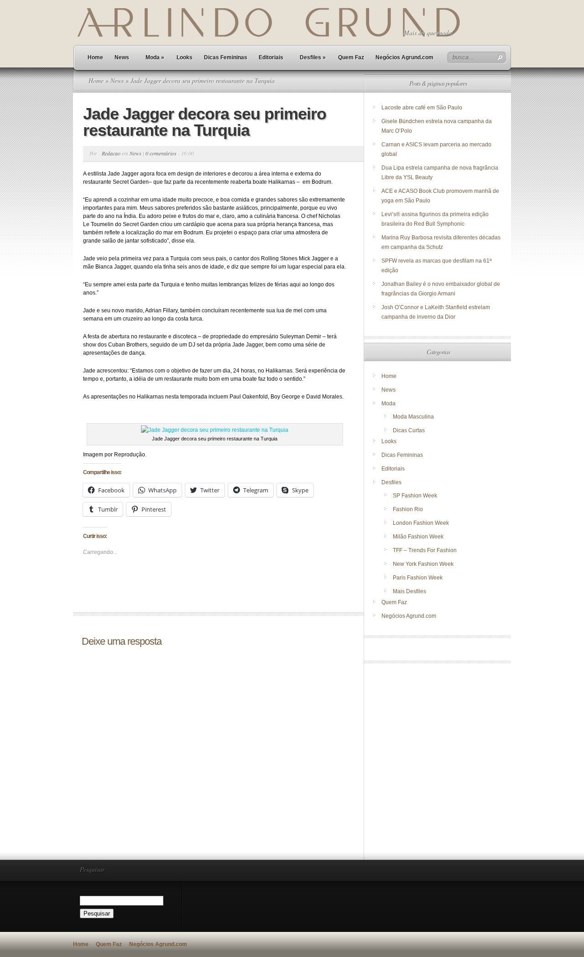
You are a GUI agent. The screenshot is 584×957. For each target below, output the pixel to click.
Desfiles (313, 57)
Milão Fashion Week (418, 536)
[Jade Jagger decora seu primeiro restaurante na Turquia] (214, 430)
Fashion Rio (408, 509)
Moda (155, 57)
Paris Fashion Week (418, 577)
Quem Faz (351, 57)
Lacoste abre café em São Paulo (421, 107)
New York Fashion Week (423, 564)
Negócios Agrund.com (404, 57)
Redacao (111, 153)
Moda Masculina (413, 417)
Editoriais (271, 57)
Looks (185, 57)
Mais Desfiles (409, 591)
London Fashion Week (421, 523)
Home (95, 57)
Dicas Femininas (225, 57)
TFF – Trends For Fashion (425, 550)
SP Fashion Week (415, 495)
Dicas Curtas (409, 430)
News (122, 57)
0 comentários (161, 153)
